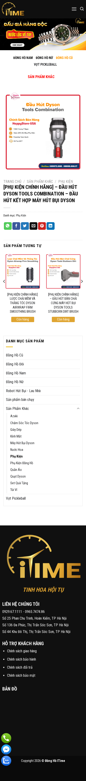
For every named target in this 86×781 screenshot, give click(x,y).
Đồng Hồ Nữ (15, 382)
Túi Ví (13, 490)
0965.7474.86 (35, 611)
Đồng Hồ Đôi (15, 364)
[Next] (81, 290)
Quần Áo (16, 470)
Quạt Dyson (18, 476)
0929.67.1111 (12, 611)
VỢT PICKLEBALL (45, 64)
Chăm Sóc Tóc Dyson (24, 423)
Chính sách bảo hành (21, 659)
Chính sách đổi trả (20, 667)
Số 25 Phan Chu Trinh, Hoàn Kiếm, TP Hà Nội (34, 618)
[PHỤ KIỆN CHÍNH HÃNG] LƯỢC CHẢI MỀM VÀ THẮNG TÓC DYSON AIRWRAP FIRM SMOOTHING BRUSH (22, 303)
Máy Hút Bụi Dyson (22, 443)
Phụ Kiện (65, 181)
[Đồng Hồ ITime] (27, 9)
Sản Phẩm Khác (40, 181)
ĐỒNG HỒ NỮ (44, 58)
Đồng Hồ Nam (16, 373)
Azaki (14, 416)
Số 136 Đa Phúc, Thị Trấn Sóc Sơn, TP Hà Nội (35, 625)
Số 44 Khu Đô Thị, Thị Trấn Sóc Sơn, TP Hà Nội (36, 631)
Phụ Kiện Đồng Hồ (21, 463)
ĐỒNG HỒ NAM (23, 58)
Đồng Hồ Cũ (14, 355)
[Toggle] (37, 71)
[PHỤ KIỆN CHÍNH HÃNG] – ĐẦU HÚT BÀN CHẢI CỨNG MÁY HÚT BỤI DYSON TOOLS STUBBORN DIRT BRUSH (63, 303)
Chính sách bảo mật (21, 675)
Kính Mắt (16, 436)
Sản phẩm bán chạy (20, 399)
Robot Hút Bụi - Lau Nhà (23, 391)
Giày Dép (16, 430)
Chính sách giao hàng (22, 651)
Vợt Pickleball (16, 498)
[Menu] (74, 9)
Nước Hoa (16, 450)
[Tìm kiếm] (82, 8)
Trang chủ (12, 181)
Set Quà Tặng (19, 483)
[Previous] (4, 290)
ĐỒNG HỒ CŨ (64, 58)
